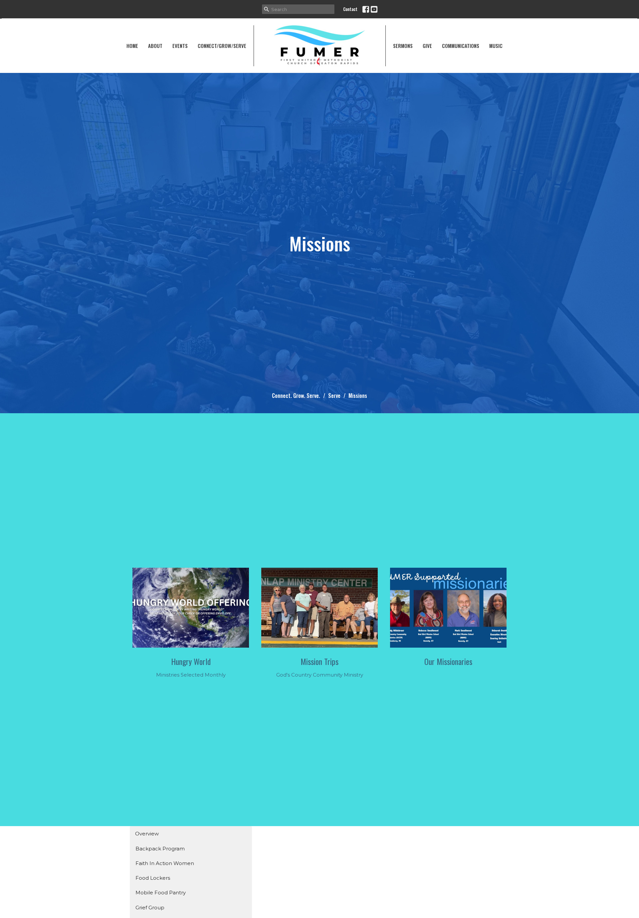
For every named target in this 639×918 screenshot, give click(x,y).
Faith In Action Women (164, 863)
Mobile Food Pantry (160, 892)
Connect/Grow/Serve (222, 45)
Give (427, 45)
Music (496, 45)
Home (132, 45)
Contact (350, 9)
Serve (334, 396)
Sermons (403, 45)
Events (180, 45)
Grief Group (149, 907)
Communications (460, 45)
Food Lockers (152, 878)
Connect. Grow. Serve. (296, 396)
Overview (147, 833)
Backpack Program (160, 848)
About (155, 45)
